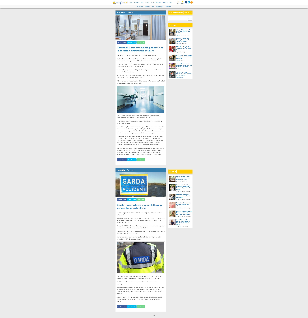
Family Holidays (179, 77)
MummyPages (159, 6)
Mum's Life (178, 181)
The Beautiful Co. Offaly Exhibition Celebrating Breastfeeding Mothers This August (184, 187)
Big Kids (152, 2)
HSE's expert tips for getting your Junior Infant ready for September (184, 56)
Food (170, 2)
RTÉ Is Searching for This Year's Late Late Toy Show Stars (183, 48)
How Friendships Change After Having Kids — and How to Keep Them (183, 178)
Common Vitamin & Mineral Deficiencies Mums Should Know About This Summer (184, 212)
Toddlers (147, 2)
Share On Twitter (132, 42)
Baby (142, 2)
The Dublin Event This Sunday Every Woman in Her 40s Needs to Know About (183, 222)
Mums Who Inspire (149, 6)
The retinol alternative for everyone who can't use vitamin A (183, 204)
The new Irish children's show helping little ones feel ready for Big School (184, 65)
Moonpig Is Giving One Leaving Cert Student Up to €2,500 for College (183, 39)
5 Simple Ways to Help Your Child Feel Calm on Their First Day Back (183, 31)
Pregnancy (136, 2)
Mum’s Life (140, 6)
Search (190, 19)
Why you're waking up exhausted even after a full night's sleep (183, 195)
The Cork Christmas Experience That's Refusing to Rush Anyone (183, 73)
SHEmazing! (168, 6)
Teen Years (158, 2)
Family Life (165, 2)
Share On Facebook (122, 42)
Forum (131, 2)
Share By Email (141, 42)
